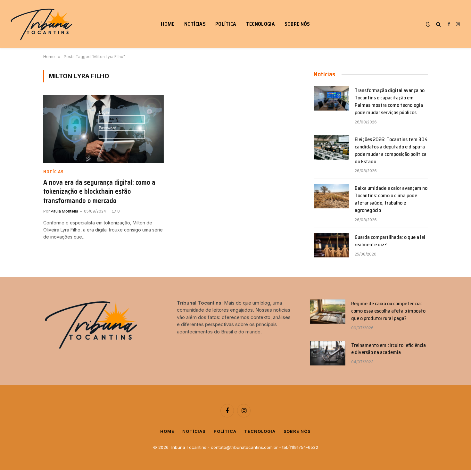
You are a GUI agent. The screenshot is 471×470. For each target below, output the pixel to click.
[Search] (438, 24)
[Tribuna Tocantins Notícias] (42, 24)
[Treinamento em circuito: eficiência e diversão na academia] (327, 353)
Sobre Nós (297, 24)
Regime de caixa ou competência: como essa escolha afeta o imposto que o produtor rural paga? (388, 311)
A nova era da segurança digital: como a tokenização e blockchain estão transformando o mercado (99, 192)
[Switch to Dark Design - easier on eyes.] (428, 24)
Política (225, 24)
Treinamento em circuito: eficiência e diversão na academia (388, 349)
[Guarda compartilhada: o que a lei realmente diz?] (331, 245)
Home (167, 24)
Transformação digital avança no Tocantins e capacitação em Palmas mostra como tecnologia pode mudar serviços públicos (390, 101)
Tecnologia (260, 24)
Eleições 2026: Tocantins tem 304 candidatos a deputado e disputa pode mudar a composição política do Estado (391, 150)
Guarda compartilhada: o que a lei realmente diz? (390, 241)
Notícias (195, 24)
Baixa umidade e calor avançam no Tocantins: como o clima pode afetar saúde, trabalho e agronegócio (391, 199)
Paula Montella (64, 211)
